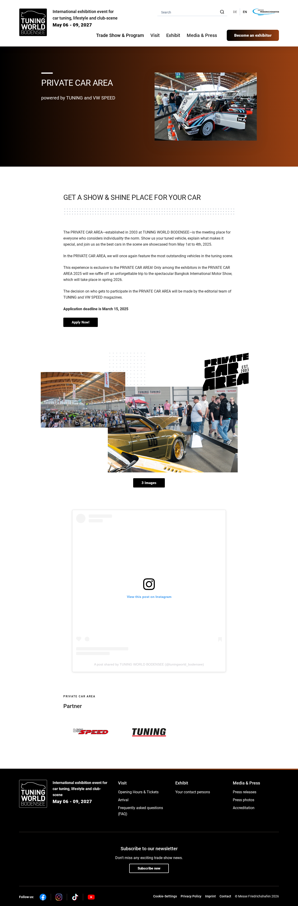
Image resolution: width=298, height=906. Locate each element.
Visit (122, 783)
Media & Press (202, 35)
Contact (225, 896)
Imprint (210, 896)
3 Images (149, 483)
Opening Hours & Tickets (138, 792)
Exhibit (181, 783)
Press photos (243, 800)
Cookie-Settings (165, 896)
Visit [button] (155, 35)
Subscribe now (149, 868)
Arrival (123, 800)
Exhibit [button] (173, 35)
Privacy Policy (191, 896)
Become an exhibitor (252, 35)
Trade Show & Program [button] (120, 35)
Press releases (244, 792)
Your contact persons (192, 792)
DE (235, 12)
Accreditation (243, 808)
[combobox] (192, 12)
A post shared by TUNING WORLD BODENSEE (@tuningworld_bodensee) (149, 664)
